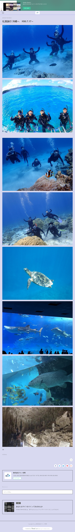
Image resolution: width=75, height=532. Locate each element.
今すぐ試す (26, 8)
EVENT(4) (4, 454)
